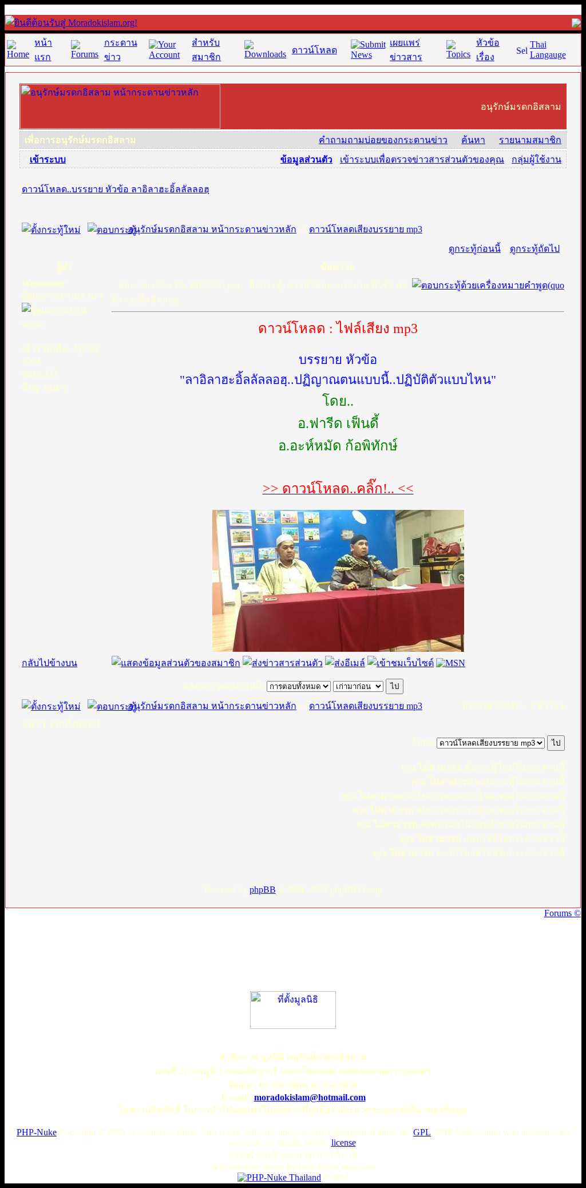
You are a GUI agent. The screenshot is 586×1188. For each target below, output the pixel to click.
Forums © (562, 913)
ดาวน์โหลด (314, 50)
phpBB (263, 889)
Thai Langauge (548, 49)
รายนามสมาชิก (530, 140)
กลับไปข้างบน (49, 663)
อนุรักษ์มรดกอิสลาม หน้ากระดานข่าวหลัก (212, 229)
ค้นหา (473, 140)
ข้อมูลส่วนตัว (306, 159)
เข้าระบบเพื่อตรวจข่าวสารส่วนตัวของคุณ (422, 159)
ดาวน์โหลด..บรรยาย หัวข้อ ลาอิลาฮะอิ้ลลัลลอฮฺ (115, 189)
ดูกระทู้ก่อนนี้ (475, 249)
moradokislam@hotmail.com (310, 1097)
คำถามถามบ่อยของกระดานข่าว (383, 140)
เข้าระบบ (48, 159)
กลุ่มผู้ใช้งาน (536, 159)
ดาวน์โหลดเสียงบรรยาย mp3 (365, 229)
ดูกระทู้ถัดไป (535, 249)
